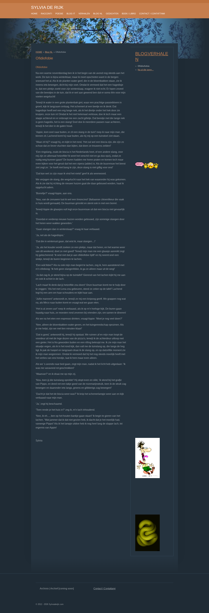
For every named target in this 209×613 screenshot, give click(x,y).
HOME (39, 52)
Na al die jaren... (146, 69)
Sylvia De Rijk (47, 7)
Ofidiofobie (61, 52)
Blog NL (49, 52)
